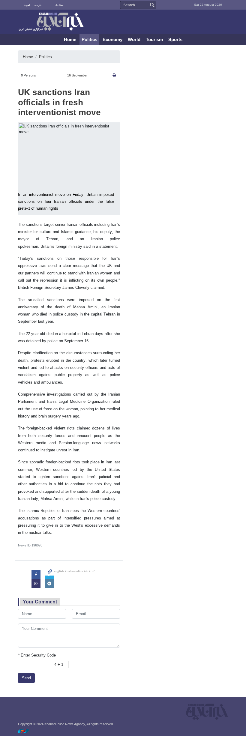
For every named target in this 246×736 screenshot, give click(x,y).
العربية (27, 5)
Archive (59, 5)
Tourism (154, 39)
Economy (112, 39)
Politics (89, 39)
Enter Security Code (37, 655)
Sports (175, 39)
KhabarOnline (51, 22)
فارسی (37, 5)
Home (70, 39)
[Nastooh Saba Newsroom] (26, 730)
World (134, 39)
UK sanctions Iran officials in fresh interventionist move (59, 102)
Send (26, 678)
